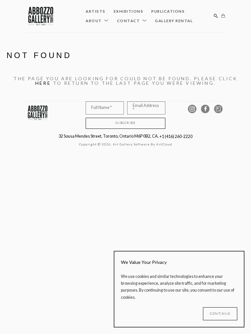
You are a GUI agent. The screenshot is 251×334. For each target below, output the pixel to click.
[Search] (216, 16)
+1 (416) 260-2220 (175, 136)
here (43, 83)
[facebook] (205, 109)
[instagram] (192, 109)
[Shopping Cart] (223, 16)
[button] (97, 20)
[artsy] (218, 109)
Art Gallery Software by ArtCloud (142, 144)
